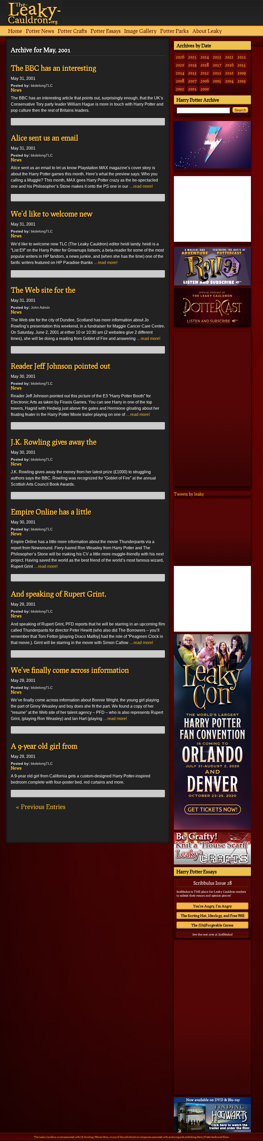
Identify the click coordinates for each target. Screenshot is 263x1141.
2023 (217, 56)
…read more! (141, 186)
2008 (180, 80)
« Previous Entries (40, 806)
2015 (242, 64)
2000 (205, 88)
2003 (242, 80)
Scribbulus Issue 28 (212, 883)
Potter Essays (105, 31)
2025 (192, 56)
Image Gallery (140, 31)
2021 (242, 56)
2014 (180, 72)
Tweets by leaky (189, 494)
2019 (192, 64)
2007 (192, 80)
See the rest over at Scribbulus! (212, 934)
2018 (205, 64)
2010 (229, 72)
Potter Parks (174, 31)
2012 (205, 72)
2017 (217, 64)
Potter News (40, 31)
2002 (180, 88)
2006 (205, 80)
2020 (180, 64)
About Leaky (207, 31)
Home (15, 31)
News (16, 90)
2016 (229, 64)
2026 (180, 56)
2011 (217, 72)
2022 (229, 56)
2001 (192, 88)
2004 (229, 80)
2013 (192, 72)
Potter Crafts (72, 31)
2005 (217, 80)
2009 (242, 72)
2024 (205, 56)
